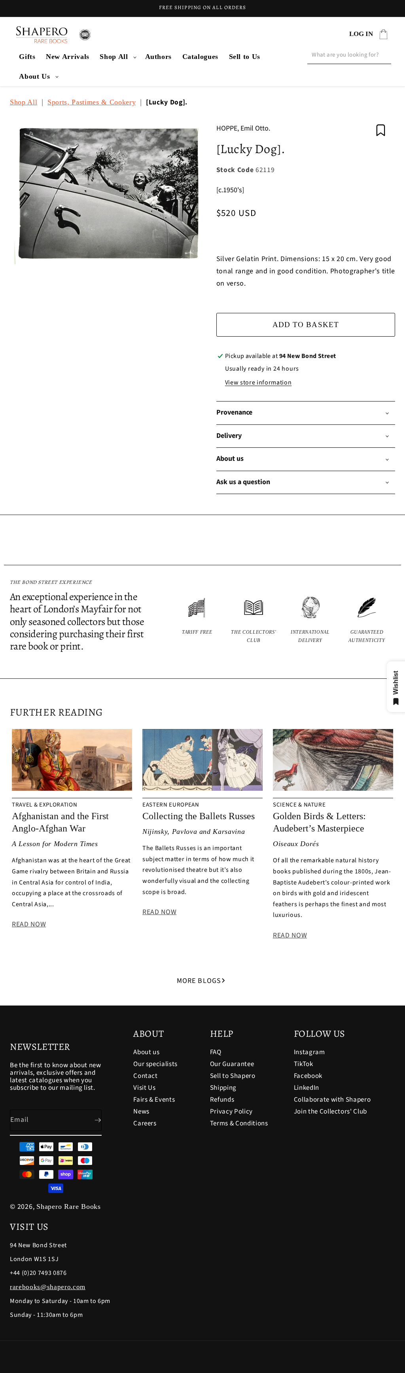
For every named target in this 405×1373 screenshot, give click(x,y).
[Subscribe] (91, 1120)
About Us (34, 76)
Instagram (309, 1053)
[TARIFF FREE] (197, 620)
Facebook (308, 1076)
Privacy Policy (231, 1111)
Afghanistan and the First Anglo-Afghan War (60, 822)
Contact (145, 1076)
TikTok (303, 1064)
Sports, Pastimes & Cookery (91, 102)
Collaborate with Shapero (332, 1099)
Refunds (222, 1099)
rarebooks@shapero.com (47, 1287)
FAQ (215, 1053)
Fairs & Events (154, 1099)
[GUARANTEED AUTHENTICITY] (367, 620)
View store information (258, 382)
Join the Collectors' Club (330, 1111)
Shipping (223, 1088)
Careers (145, 1123)
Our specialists (155, 1064)
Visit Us (144, 1088)
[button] (117, 56)
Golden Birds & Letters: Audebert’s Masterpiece (319, 822)
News (141, 1111)
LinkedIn (306, 1088)
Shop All (114, 57)
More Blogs (199, 981)
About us (146, 1053)
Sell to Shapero (232, 1076)
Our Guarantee (232, 1064)
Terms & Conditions (239, 1123)
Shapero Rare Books (68, 1206)
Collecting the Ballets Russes (198, 816)
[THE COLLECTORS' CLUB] (253, 620)
